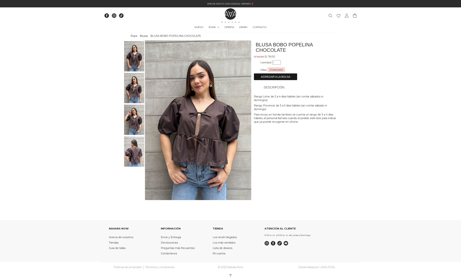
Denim (243, 27)
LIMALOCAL (327, 267)
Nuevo (198, 27)
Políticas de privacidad (127, 267)
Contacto (260, 27)
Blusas (144, 36)
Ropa (212, 27)
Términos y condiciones (159, 267)
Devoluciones (169, 242)
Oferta (229, 27)
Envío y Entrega (171, 237)
